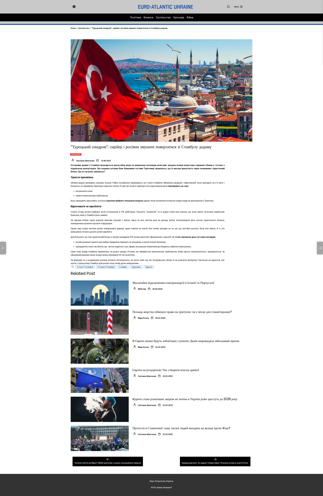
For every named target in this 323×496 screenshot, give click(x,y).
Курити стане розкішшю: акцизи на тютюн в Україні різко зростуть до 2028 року (184, 399)
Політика (135, 17)
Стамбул (123, 267)
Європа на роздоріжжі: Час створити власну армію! (165, 370)
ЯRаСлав (142, 289)
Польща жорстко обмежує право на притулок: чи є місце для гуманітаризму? (182, 312)
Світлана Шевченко (85, 161)
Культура (178, 17)
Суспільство (163, 17)
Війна (190, 17)
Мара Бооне (143, 318)
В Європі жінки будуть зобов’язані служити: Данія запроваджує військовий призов (185, 341)
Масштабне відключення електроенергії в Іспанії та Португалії (173, 283)
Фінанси (148, 17)
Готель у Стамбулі (85, 267)
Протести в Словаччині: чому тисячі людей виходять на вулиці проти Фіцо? (181, 428)
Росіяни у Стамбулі (106, 267)
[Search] (228, 6)
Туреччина (136, 267)
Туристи (148, 267)
